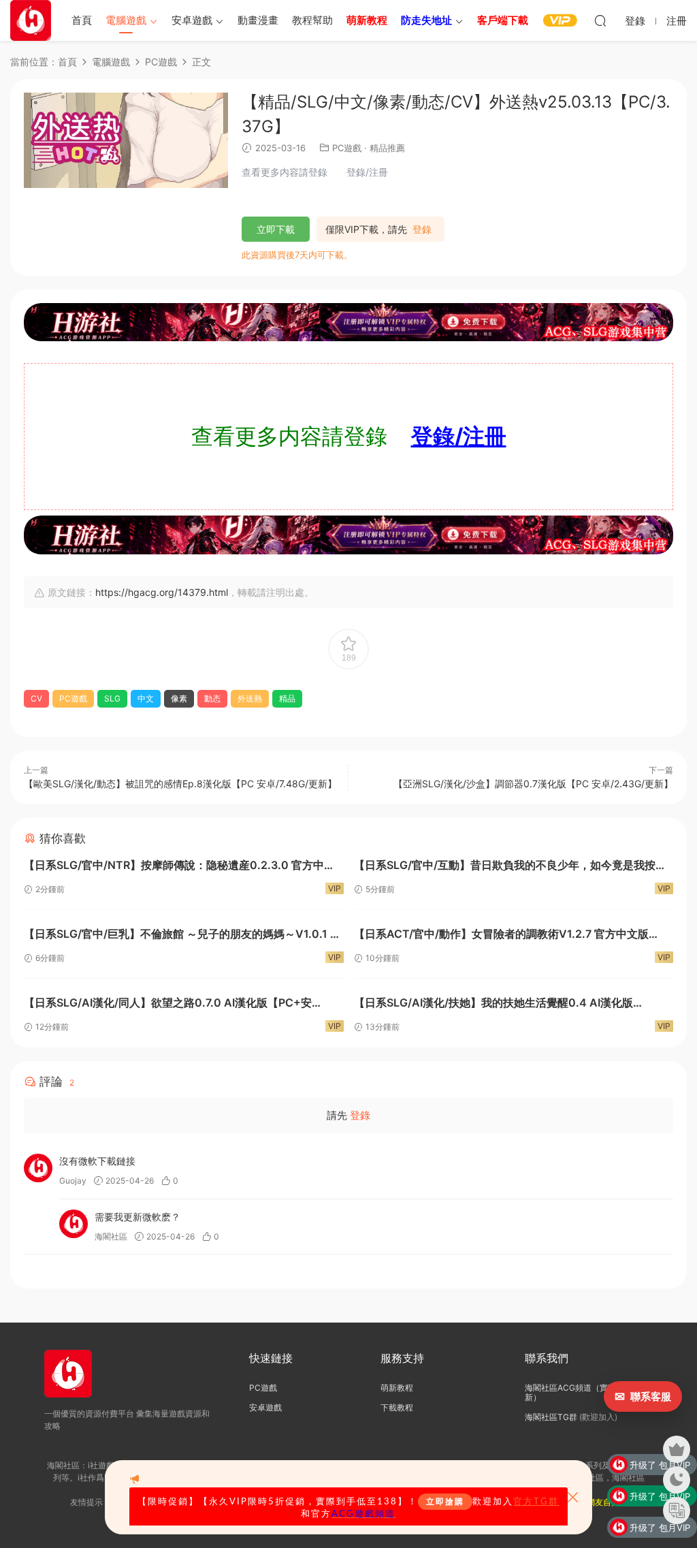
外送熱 (250, 698)
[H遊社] (348, 322)
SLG (112, 698)
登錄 (422, 229)
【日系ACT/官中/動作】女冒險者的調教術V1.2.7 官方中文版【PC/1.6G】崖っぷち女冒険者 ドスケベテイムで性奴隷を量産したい (512, 935)
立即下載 (276, 229)
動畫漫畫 (258, 20)
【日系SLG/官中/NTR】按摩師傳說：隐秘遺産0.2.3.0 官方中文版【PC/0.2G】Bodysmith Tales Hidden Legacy (179, 866)
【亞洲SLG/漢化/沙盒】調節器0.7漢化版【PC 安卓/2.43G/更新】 (533, 783)
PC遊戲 (346, 147)
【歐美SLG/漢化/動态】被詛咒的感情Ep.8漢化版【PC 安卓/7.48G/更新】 (180, 783)
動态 (212, 698)
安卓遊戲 (192, 20)
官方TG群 (536, 1501)
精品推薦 (387, 147)
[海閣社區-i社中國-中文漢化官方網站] (30, 20)
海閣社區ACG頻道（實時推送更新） (583, 1392)
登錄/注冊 (458, 436)
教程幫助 (312, 20)
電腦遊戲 (126, 20)
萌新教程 (396, 1388)
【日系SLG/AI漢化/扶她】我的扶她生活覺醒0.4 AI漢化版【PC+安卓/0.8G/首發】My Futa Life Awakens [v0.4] (493, 1004)
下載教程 (396, 1407)
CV (36, 698)
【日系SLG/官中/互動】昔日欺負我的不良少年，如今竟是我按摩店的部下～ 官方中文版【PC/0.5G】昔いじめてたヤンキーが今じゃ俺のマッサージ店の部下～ (510, 866)
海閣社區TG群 (551, 1417)
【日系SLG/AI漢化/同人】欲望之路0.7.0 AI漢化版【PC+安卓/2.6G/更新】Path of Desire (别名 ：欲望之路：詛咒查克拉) (176, 1004)
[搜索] (600, 20)
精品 (287, 698)
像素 (179, 698)
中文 (145, 698)
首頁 (81, 20)
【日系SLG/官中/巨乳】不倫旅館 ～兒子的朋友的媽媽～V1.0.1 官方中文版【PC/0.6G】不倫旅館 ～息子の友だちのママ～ (182, 935)
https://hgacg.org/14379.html (161, 592)
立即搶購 (445, 1502)
